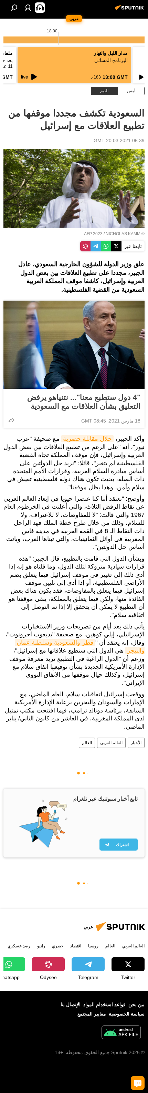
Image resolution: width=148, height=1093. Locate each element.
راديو (41, 946)
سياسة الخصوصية (127, 1014)
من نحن (136, 1004)
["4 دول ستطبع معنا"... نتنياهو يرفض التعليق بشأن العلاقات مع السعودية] (74, 345)
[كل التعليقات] (138, 1083)
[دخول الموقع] (28, 7)
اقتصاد (75, 946)
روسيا (93, 946)
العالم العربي (111, 742)
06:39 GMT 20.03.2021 (119, 140)
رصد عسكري (19, 946)
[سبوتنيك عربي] (130, 10)
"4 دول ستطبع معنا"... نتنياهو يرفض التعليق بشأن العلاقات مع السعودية (83, 401)
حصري (57, 946)
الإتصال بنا (71, 1004)
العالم (87, 742)
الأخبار (136, 742)
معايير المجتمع (91, 1014)
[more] (11, 420)
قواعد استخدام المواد (104, 1004)
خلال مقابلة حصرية (87, 438)
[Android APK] (121, 1033)
